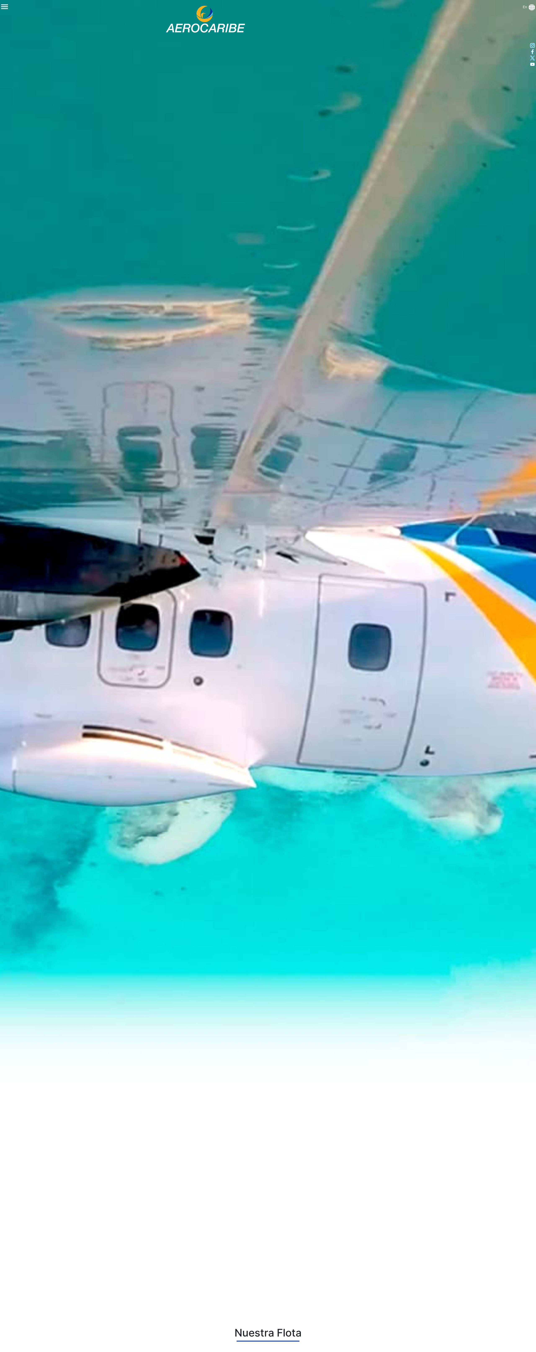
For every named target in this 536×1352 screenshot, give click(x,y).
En (526, 7)
